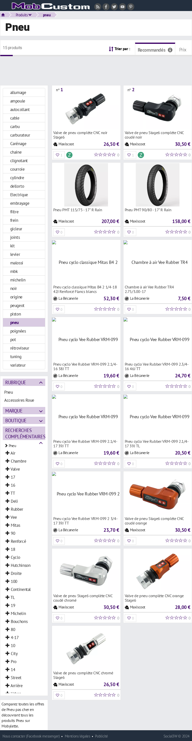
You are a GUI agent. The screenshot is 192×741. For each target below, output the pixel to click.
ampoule (17, 101)
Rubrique (15, 382)
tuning (16, 356)
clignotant (19, 160)
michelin (18, 280)
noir (13, 288)
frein (14, 220)
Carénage (18, 143)
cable (15, 118)
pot (13, 339)
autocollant (20, 109)
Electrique (19, 194)
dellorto (17, 186)
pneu (46, 14)
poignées (18, 331)
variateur (18, 365)
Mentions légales (77, 736)
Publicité (101, 736)
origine (16, 297)
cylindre (17, 177)
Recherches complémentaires (25, 433)
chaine (16, 152)
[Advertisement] (96, 67)
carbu (15, 126)
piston (15, 314)
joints (15, 237)
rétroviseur (19, 348)
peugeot (17, 305)
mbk (14, 271)
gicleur (16, 229)
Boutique (15, 420)
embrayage (20, 203)
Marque (13, 410)
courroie (17, 169)
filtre (14, 212)
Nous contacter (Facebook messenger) (31, 736)
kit (12, 246)
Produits (22, 14)
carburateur (20, 135)
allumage (18, 92)
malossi (16, 263)
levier (15, 254)
